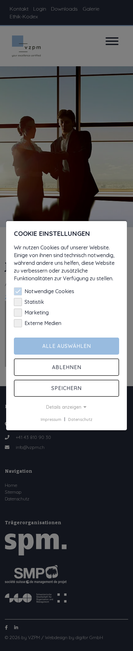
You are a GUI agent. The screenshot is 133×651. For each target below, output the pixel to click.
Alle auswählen (66, 346)
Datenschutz (80, 419)
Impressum (51, 419)
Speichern (66, 388)
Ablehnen (66, 367)
